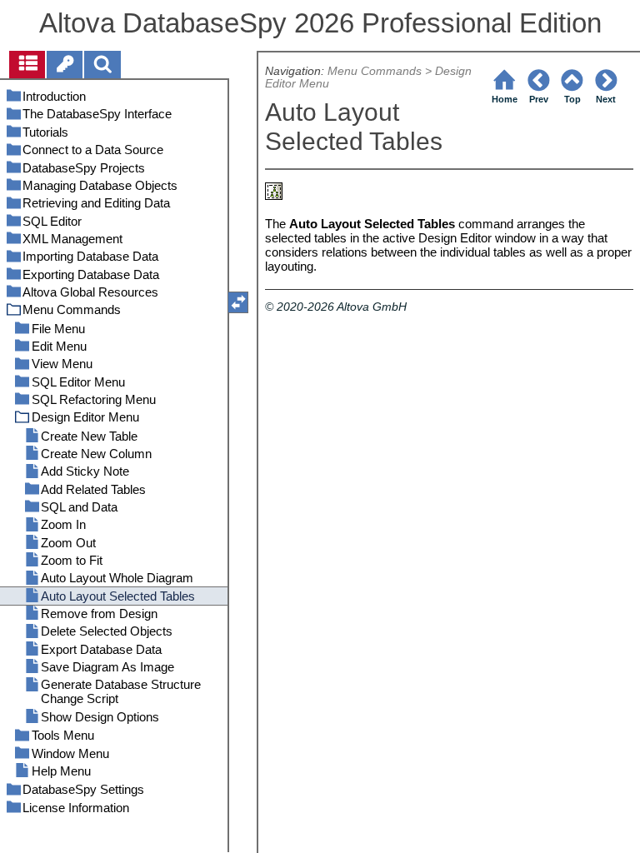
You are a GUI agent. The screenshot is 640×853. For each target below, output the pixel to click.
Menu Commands (375, 71)
